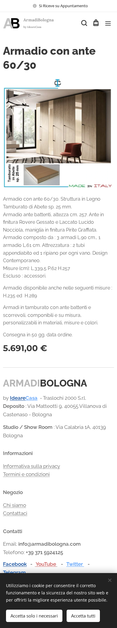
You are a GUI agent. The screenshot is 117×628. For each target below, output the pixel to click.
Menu (108, 23)
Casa (32, 398)
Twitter (75, 564)
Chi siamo (14, 505)
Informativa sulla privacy (31, 466)
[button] (84, 23)
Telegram (14, 572)
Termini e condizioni (26, 474)
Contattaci (15, 513)
